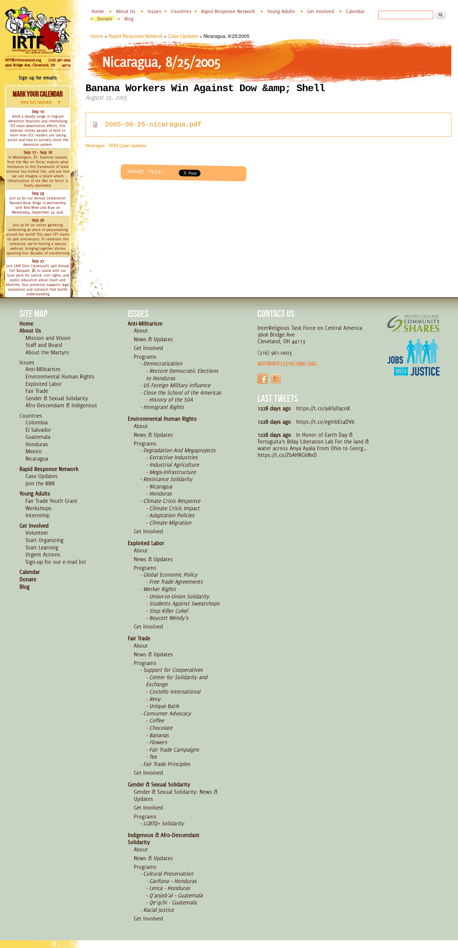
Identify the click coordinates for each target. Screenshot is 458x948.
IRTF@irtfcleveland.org (23, 60)
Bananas (159, 735)
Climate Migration (170, 522)
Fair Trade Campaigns (174, 749)
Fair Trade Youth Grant (51, 500)
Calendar (355, 11)
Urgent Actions (42, 554)
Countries (181, 11)
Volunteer (36, 532)
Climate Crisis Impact (174, 508)
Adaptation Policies (171, 515)
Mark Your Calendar (38, 97)
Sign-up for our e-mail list (55, 561)
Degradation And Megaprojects (179, 450)
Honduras (36, 444)
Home (98, 11)
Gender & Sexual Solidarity (56, 398)
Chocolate (160, 727)
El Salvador (38, 429)
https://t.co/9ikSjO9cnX (323, 408)
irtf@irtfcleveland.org (287, 363)
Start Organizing (44, 540)
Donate (104, 19)
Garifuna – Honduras (173, 881)
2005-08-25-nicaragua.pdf (153, 124)
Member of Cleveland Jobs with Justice (413, 365)
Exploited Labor (43, 383)
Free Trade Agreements (176, 581)
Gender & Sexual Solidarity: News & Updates (176, 795)
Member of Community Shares (413, 323)
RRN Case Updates (127, 145)
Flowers (158, 742)
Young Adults (281, 11)
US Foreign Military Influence (176, 385)
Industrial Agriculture (174, 464)
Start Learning (41, 547)
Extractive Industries (173, 457)
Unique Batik (164, 706)
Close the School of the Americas (182, 392)
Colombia (36, 422)
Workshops (38, 508)
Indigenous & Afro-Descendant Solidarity (163, 839)
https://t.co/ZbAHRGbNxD (287, 455)
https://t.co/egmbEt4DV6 (325, 421)
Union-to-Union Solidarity (179, 596)
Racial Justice (158, 909)
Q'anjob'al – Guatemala (176, 895)
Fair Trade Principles (166, 764)
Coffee (156, 720)
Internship (37, 515)
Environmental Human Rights (60, 376)
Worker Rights (159, 589)
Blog (128, 19)
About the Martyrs (47, 352)
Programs (145, 356)
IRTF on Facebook (262, 378)
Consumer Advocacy (167, 713)
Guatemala (37, 436)
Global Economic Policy (170, 574)
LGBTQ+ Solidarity (163, 823)
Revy (154, 699)
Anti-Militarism (42, 369)
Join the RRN (40, 483)
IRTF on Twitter (276, 378)
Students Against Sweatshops (184, 603)
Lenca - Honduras (169, 888)
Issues (154, 11)
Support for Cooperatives (173, 669)
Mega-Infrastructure (172, 472)
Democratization (162, 363)
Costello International (174, 691)
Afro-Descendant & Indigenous (61, 405)
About (141, 330)
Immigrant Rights (163, 407)
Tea (153, 756)
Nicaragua (95, 145)
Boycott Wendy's (168, 617)
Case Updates (183, 36)
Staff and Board (43, 345)
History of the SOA (171, 399)
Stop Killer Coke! (168, 610)
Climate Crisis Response (171, 500)
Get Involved (320, 11)
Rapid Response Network (228, 11)
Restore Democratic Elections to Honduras (182, 374)
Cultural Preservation (168, 873)
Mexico (33, 451)
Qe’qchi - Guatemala (172, 902)
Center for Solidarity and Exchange (176, 681)
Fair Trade (36, 391)
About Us (125, 11)
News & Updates (153, 339)
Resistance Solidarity (167, 479)
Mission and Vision (47, 338)
